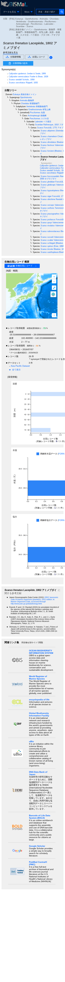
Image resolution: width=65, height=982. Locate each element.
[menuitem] (10, 12)
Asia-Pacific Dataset (20, 366)
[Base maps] (53, 294)
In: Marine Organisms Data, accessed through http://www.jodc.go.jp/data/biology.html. (33, 601)
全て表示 (16, 369)
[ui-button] (61, 11)
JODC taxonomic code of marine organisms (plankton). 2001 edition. (34, 598)
